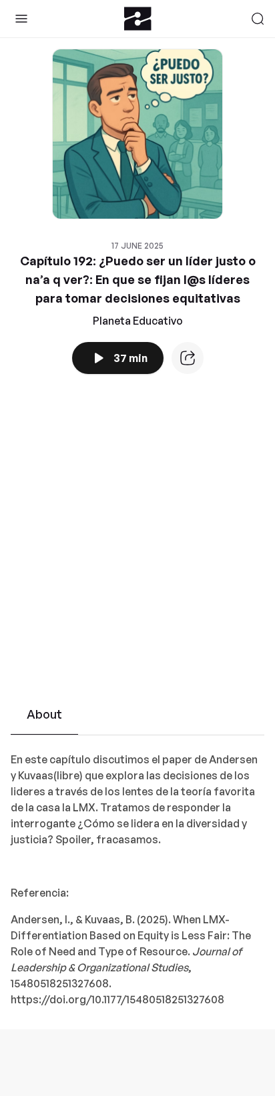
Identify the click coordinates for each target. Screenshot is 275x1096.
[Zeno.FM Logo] (138, 19)
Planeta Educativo (138, 320)
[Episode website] (188, 358)
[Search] (258, 19)
